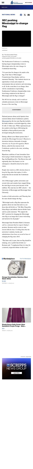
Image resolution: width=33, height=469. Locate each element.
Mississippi (5, 121)
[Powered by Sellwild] (28, 356)
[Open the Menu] (2, 2)
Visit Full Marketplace (25, 258)
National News (8, 14)
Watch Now (28, 2)
